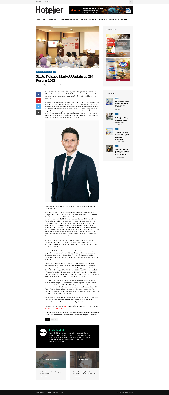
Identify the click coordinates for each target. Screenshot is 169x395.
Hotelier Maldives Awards (68, 19)
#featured (54, 319)
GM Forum (52, 19)
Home (38, 19)
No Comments (66, 85)
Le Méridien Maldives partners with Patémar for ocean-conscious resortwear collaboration (122, 136)
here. (85, 302)
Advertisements (40, 392)
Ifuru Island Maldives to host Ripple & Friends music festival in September (122, 104)
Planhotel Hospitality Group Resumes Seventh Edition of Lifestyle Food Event (84, 372)
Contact (47, 1)
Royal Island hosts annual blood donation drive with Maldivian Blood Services (122, 119)
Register (55, 392)
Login (61, 392)
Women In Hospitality (88, 19)
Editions (124, 19)
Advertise (39, 1)
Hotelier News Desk (51, 85)
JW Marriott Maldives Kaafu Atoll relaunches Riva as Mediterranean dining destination (122, 152)
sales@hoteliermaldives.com (54, 308)
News (44, 19)
